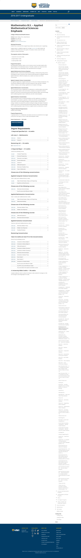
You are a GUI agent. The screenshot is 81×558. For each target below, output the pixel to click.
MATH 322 (13, 243)
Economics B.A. (61, 223)
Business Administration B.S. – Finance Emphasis (64, 143)
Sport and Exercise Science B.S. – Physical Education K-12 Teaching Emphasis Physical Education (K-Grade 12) (64, 474)
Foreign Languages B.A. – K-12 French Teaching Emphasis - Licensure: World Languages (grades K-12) (64, 268)
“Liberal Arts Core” (17, 145)
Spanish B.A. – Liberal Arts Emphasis (64, 437)
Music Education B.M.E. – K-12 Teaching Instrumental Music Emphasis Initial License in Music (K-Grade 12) (64, 368)
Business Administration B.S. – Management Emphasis (64, 150)
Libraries (58, 540)
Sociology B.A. (61, 432)
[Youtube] (32, 533)
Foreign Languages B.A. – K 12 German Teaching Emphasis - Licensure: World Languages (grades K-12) (64, 278)
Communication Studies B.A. (64, 180)
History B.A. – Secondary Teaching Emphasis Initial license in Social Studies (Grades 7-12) (63, 301)
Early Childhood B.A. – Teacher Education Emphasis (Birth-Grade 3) (64, 188)
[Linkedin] (35, 533)
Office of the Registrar (60, 534)
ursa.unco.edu (34, 48)
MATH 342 (13, 250)
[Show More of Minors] (56, 497)
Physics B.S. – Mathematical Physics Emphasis (64, 407)
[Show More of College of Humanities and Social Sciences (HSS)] (55, 45)
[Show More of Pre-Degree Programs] (56, 499)
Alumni (50, 11)
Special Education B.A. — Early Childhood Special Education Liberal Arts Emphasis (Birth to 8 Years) (64, 456)
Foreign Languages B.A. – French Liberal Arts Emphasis (64, 263)
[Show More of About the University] (55, 34)
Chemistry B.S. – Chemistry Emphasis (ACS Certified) (64, 156)
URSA (57, 546)
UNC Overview (44, 530)
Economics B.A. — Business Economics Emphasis (64, 225)
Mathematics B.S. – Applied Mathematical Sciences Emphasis (63, 328)
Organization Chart (45, 536)
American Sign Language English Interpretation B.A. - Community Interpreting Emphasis (64, 68)
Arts (39, 11)
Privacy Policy (25, 551)
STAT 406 (13, 209)
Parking (57, 542)
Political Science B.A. (62, 415)
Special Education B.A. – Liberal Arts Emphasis (63, 446)
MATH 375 (13, 217)
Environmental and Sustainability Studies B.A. (64, 258)
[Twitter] (38, 531)
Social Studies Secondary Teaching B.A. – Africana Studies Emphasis (63, 424)
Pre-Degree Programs (62, 499)
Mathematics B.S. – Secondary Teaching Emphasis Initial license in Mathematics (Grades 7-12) (64, 336)
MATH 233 (13, 162)
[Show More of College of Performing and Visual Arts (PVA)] (55, 55)
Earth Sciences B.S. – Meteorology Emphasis (63, 214)
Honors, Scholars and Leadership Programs (62, 502)
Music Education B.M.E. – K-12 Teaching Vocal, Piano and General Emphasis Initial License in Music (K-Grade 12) (64, 376)
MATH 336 (13, 215)
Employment (58, 536)
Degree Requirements (17, 122)
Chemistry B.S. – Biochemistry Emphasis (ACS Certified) (64, 161)
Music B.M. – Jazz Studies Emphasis (63, 358)
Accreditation (44, 540)
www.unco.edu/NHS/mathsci (20, 41)
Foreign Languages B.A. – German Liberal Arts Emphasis (64, 273)
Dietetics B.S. (61, 185)
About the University (61, 34)
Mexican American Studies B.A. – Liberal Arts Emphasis (64, 341)
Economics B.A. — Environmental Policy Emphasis (63, 230)
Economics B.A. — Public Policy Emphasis (63, 238)
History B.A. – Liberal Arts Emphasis (64, 297)
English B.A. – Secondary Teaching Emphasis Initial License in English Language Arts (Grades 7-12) (64, 254)
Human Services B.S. (62, 305)
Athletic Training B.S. (63, 105)
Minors (59, 497)
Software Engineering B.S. (64, 434)
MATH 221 (13, 158)
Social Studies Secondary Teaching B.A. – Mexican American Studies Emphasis (64, 429)
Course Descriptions (61, 505)
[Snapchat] (38, 533)
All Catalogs (59, 519)
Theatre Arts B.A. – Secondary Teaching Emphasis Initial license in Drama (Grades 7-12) (63, 487)
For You (55, 11)
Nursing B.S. (61, 382)
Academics (18, 11)
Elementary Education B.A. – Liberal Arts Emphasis (64, 241)
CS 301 (12, 183)
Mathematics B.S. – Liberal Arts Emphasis (64, 332)
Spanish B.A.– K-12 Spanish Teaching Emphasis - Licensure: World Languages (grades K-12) (64, 441)
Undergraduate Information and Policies (63, 37)
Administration (60, 507)
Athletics (44, 11)
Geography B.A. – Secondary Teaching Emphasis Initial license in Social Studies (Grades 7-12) (64, 292)
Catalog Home (59, 515)
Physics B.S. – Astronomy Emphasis (63, 400)
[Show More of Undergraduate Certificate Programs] (56, 494)
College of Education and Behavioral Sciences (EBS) (62, 43)
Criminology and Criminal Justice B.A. (63, 182)
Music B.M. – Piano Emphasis (64, 360)
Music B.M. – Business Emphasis (63, 348)
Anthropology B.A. (62, 78)
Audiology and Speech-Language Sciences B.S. (63, 108)
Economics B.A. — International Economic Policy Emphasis (63, 234)
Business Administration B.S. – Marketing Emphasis (64, 153)
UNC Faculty (59, 509)
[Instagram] (32, 531)
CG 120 (12, 153)
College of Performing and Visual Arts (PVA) (63, 56)
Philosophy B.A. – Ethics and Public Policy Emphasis (64, 395)
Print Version (59, 32)
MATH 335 (13, 164)
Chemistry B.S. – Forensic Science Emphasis (63, 164)
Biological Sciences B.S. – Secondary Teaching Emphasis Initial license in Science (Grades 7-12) (63, 130)
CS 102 (12, 156)
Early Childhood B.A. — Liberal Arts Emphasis (63, 198)
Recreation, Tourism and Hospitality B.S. (63, 420)
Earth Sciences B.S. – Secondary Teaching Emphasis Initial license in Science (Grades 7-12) (63, 219)
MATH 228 (13, 160)
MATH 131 (13, 137)
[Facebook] (35, 531)
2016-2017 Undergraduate (15, 20)
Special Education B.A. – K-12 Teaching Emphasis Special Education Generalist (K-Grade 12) (64, 450)
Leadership (43, 534)
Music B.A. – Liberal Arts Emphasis (63, 344)
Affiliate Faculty (60, 511)
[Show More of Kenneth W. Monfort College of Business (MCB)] (55, 48)
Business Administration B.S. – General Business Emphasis (64, 147)
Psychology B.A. (62, 417)
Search (63, 27)
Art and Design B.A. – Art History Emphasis (63, 90)
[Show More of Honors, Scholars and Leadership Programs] (56, 501)
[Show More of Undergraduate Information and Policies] (55, 36)
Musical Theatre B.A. (63, 380)
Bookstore (58, 530)
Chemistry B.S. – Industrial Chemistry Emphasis (64, 168)
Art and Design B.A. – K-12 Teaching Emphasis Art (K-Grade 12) (64, 98)
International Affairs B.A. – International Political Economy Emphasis (64, 315)
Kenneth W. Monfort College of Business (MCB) (63, 49)
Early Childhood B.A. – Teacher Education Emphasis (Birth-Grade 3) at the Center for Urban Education (64, 193)
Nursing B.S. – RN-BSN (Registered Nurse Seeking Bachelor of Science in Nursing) (64, 386)
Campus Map (58, 532)
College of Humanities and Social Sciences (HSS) (63, 46)
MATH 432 (13, 259)
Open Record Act (59, 548)
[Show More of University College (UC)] (55, 58)
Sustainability (44, 544)
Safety (57, 544)
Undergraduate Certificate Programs (63, 495)
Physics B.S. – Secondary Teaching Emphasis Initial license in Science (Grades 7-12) (64, 411)
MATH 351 (13, 207)
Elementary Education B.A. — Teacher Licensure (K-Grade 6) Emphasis (64, 245)
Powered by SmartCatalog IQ (40, 552)
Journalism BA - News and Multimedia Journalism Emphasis (64, 320)
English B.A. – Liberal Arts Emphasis (63, 249)
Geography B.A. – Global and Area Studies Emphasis (64, 288)
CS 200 (12, 180)
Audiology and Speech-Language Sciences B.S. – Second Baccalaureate (63, 112)
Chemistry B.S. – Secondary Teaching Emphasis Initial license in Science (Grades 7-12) (64, 176)
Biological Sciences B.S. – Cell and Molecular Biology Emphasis (64, 116)
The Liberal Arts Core (61, 40)
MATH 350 (13, 166)
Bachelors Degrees (34, 20)
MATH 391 (13, 254)
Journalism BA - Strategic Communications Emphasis (64, 324)
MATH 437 (13, 201)
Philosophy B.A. (62, 392)
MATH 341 (13, 248)
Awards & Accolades (45, 532)
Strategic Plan (44, 538)
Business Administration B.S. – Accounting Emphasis (64, 135)
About (13, 11)
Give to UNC (58, 538)
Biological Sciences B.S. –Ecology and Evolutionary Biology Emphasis (64, 121)
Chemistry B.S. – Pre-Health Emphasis (64, 171)
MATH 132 (13, 140)
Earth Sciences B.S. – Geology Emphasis (63, 211)
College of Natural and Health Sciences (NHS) (62, 52)
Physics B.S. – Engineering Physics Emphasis (64, 404)
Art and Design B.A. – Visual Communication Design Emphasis (64, 94)
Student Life (33, 11)
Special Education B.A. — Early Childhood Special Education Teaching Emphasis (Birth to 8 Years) (64, 462)
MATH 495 (13, 169)
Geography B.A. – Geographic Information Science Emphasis (63, 284)
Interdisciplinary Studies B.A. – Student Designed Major (64, 308)
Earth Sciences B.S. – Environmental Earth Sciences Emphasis (63, 207)
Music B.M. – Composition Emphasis (64, 351)
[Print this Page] (69, 24)
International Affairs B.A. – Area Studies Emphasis (64, 311)
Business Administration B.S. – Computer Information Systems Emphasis (64, 139)
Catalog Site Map (60, 517)
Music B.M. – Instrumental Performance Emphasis (64, 354)
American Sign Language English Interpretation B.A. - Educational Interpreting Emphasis (64, 74)
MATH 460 (13, 261)
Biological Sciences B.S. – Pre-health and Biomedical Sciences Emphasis (64, 125)
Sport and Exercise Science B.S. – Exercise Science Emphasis (64, 468)
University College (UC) (61, 58)
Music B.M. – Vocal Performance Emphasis (63, 363)
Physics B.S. (61, 397)
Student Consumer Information (47, 542)
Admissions (26, 11)
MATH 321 (13, 241)
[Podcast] (32, 536)
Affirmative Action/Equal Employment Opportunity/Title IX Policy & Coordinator (43, 551)
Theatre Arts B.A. (62, 483)
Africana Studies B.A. (63, 64)
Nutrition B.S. (61, 390)
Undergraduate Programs (25, 20)
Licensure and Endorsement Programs (63, 492)
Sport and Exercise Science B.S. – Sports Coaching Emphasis (64, 480)
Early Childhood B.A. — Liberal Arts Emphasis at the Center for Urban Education (64, 202)
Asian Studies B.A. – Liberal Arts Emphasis (64, 102)
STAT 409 (13, 230)
